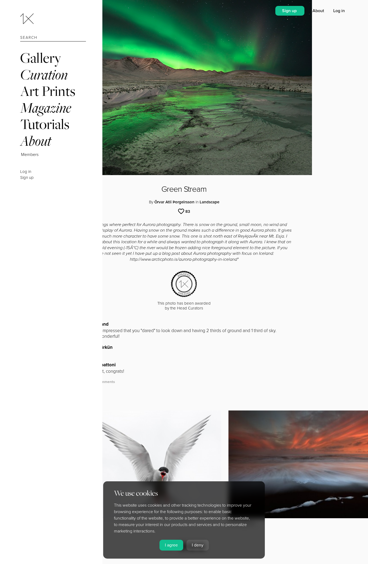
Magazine (45, 107)
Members (30, 154)
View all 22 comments (95, 382)
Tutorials (44, 124)
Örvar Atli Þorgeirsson (174, 202)
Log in (25, 171)
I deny (197, 545)
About (35, 141)
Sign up (27, 177)
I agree (171, 545)
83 (187, 211)
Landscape (209, 202)
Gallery (40, 58)
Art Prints (47, 91)
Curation (44, 74)
